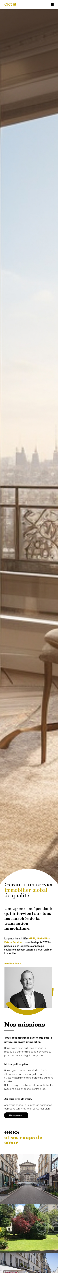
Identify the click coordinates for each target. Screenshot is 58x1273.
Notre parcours (16, 1115)
